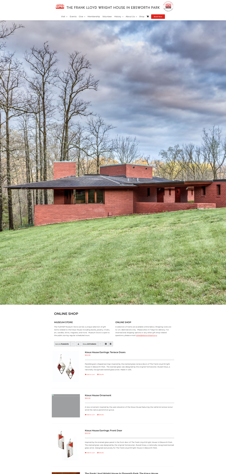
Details (101, 374)
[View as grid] (106, 344)
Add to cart (91, 374)
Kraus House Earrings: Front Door (103, 430)
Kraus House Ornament (98, 395)
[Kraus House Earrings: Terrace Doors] (66, 366)
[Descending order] (78, 344)
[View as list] (110, 344)
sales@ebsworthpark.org (146, 335)
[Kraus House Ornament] (66, 405)
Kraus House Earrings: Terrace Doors (105, 352)
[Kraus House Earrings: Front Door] (66, 444)
